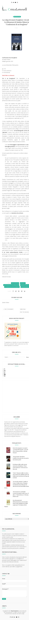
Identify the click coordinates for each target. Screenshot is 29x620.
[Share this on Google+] (19, 291)
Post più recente (9, 309)
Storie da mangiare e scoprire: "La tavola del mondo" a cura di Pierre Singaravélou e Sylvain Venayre (20, 450)
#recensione (17, 16)
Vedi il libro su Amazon (8, 75)
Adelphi (23, 283)
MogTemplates (15, 611)
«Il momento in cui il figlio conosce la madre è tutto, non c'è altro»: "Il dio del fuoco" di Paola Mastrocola (21, 494)
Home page (23, 309)
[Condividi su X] (16, 291)
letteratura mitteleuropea (12, 286)
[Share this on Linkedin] (25, 291)
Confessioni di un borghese (11, 285)
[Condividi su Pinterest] (22, 291)
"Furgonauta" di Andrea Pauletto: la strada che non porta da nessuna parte (21, 458)
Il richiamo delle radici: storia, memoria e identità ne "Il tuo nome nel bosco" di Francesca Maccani (20, 467)
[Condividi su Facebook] (13, 291)
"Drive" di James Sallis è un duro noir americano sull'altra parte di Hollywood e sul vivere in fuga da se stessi (21, 475)
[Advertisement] (14, 396)
